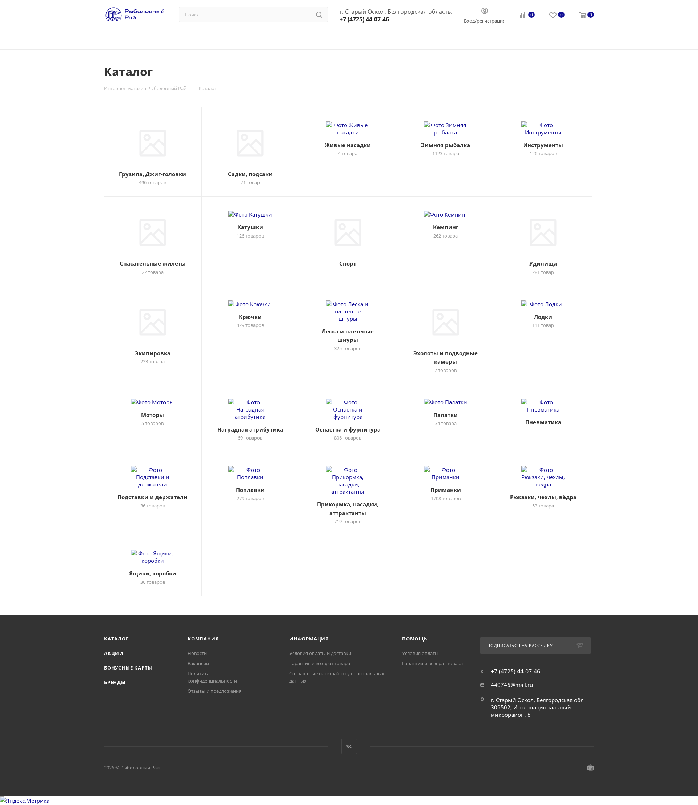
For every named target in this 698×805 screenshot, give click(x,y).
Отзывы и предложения (214, 691)
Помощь (414, 638)
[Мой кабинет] (484, 11)
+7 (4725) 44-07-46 (364, 19)
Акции (114, 653)
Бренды (115, 682)
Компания (203, 638)
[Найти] (319, 14)
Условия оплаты (420, 653)
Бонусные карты (128, 667)
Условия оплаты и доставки (320, 653)
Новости (197, 653)
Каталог (116, 638)
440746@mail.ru (512, 684)
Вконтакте (349, 746)
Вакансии (198, 663)
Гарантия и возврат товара (319, 663)
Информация (309, 638)
